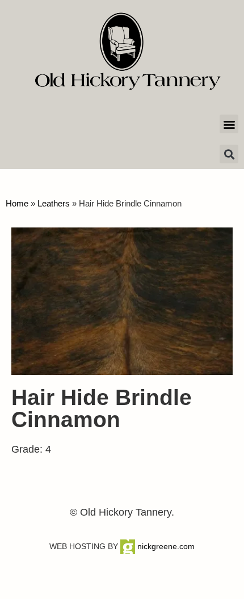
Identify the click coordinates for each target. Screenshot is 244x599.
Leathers (53, 203)
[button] (229, 124)
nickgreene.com (165, 546)
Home (17, 203)
